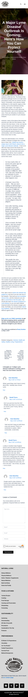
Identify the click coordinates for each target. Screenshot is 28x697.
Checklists (4, 643)
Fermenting (4, 608)
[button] (6, 686)
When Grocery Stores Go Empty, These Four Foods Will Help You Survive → (20, 355)
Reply (4, 390)
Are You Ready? (5, 645)
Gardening (4, 618)
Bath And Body (5, 583)
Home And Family (6, 585)
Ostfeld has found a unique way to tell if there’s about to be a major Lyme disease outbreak (13, 144)
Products (3, 630)
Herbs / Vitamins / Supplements (9, 578)
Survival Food (5, 650)
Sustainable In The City (7, 628)
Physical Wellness (6, 575)
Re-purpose (4, 625)
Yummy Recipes (5, 595)
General (15, 340)
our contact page (8, 677)
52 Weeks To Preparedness (8, 640)
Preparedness (19, 342)
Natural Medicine (6, 580)
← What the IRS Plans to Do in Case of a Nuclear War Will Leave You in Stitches (8, 354)
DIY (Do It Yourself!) (6, 623)
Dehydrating (4, 605)
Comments (13, 57)
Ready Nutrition (21, 329)
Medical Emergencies (7, 653)
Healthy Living (10, 342)
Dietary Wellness (6, 573)
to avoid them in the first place (12, 300)
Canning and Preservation (8, 603)
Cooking (3, 598)
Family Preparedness (7, 648)
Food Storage (5, 600)
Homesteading (5, 620)
